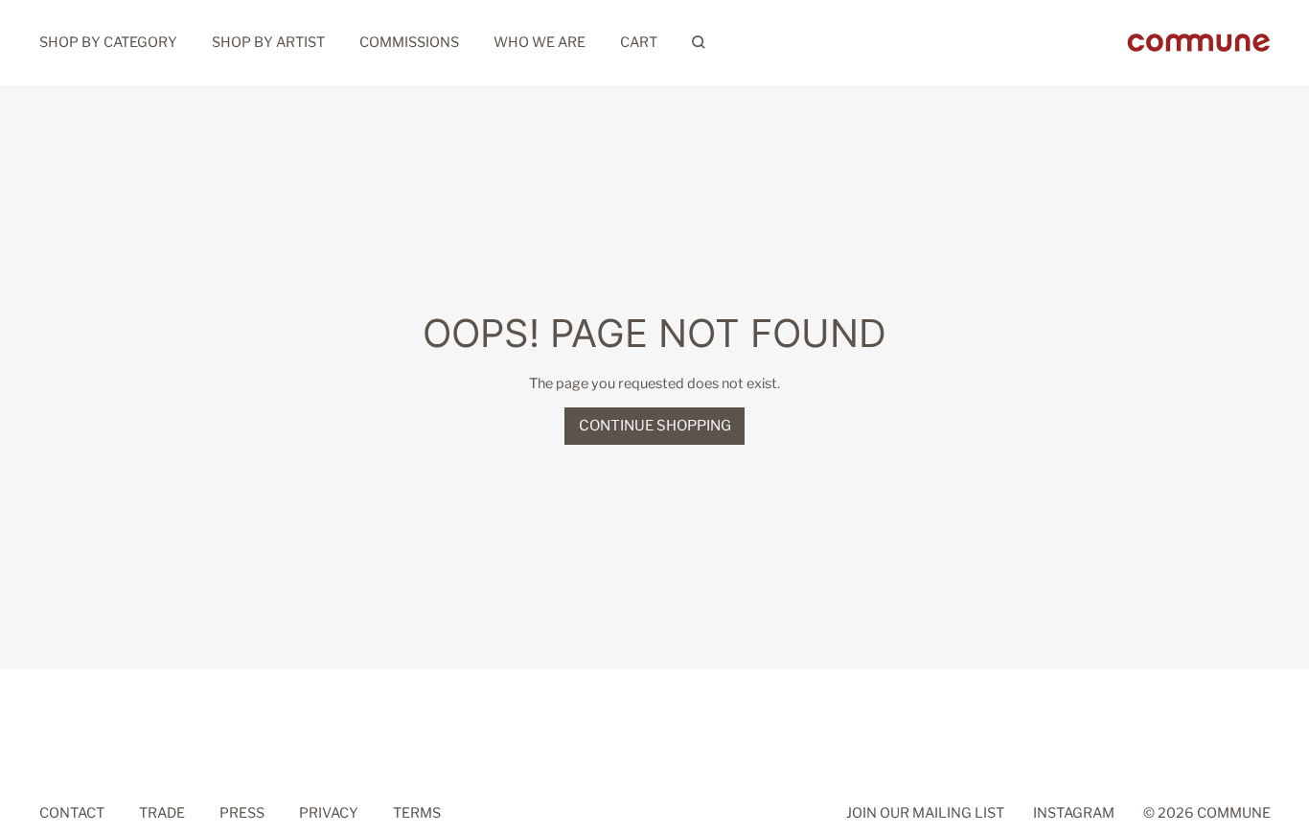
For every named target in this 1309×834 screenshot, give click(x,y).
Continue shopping (655, 425)
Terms (417, 812)
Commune (1234, 812)
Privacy (328, 812)
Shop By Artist (268, 42)
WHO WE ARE (540, 42)
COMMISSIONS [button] (409, 42)
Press (241, 812)
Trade (162, 812)
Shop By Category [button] (108, 42)
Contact (71, 812)
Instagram (1073, 812)
